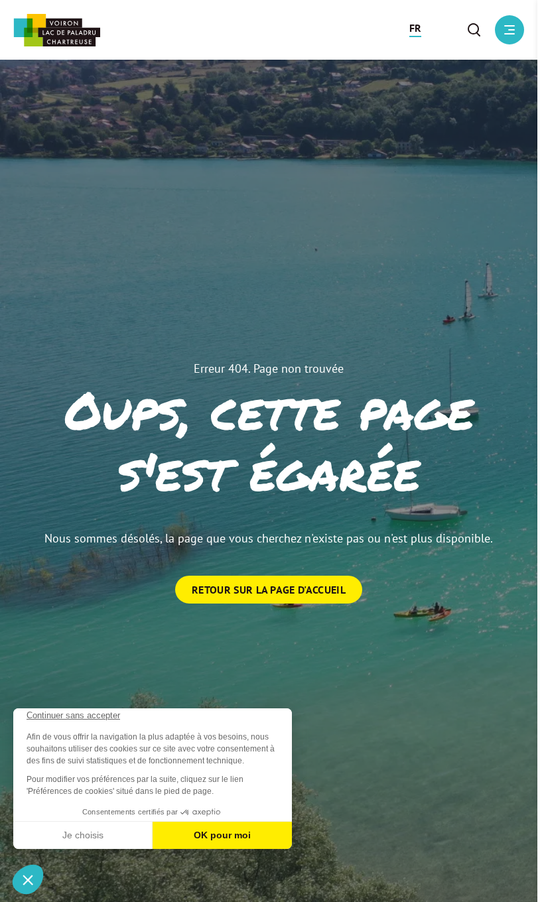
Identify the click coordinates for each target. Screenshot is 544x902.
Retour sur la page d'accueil (269, 589)
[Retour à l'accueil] (56, 30)
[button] (415, 29)
